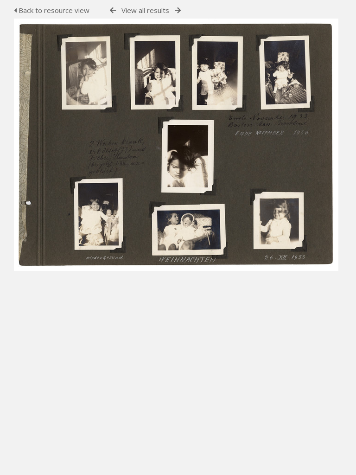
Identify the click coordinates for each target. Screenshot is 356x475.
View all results (145, 10)
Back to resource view (53, 10)
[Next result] (178, 10)
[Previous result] (113, 10)
